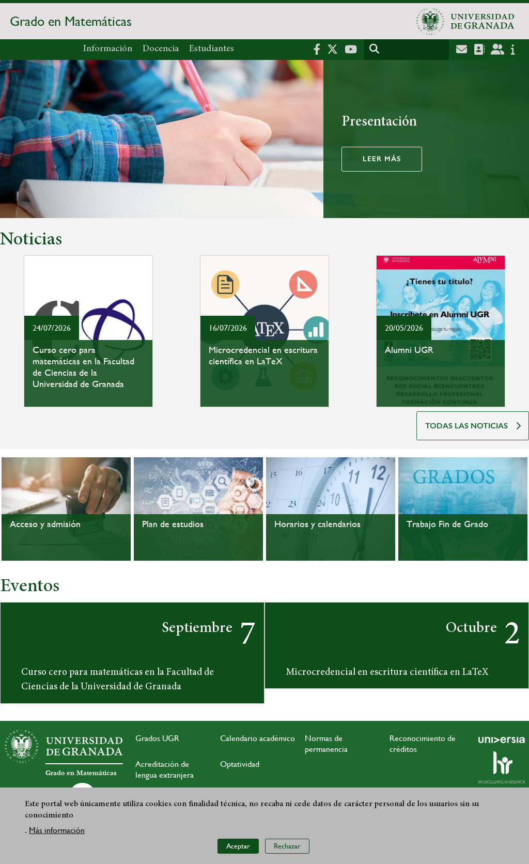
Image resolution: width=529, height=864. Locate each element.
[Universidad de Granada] (465, 21)
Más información (57, 830)
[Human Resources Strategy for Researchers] (501, 767)
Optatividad (239, 764)
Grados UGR (157, 738)
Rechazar (287, 846)
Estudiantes (211, 49)
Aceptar (238, 846)
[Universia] (501, 740)
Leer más (382, 159)
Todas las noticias (466, 425)
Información (107, 49)
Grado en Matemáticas (71, 21)
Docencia (161, 49)
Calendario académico (257, 738)
